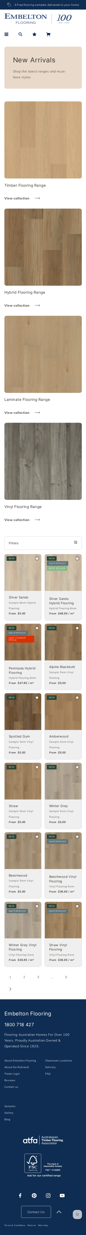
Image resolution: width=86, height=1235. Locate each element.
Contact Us (36, 1212)
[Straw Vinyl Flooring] (63, 920)
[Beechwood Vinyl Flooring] (63, 850)
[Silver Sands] (23, 572)
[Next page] (10, 989)
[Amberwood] (63, 711)
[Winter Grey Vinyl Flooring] (23, 920)
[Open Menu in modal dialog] (6, 34)
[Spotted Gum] (23, 711)
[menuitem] (20, 1060)
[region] (43, 5)
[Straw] (23, 781)
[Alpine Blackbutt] (63, 642)
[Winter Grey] (63, 781)
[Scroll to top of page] (59, 1212)
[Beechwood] (23, 850)
